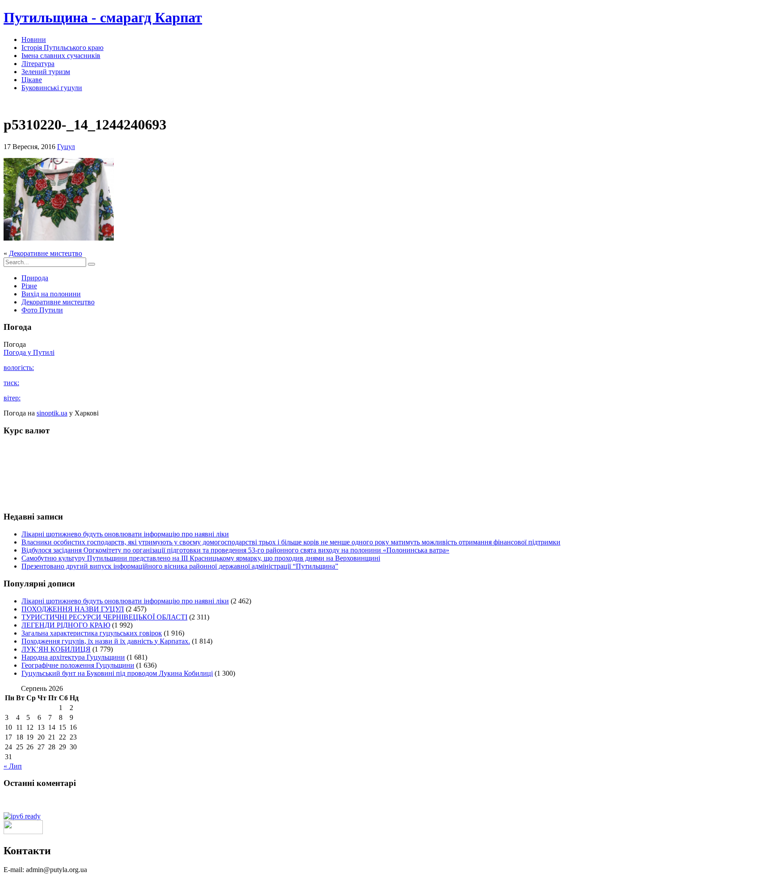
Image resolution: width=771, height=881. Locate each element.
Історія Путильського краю (62, 47)
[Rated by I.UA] (23, 831)
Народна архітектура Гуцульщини (73, 657)
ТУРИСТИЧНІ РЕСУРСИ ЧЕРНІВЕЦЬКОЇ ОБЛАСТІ (104, 617)
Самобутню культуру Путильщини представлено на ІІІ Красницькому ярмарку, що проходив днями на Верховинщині (200, 558)
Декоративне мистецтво (45, 253)
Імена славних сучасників (60, 55)
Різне (29, 286)
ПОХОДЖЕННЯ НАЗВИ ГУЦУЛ (72, 609)
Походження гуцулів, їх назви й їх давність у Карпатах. (105, 641)
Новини (33, 39)
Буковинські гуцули (51, 87)
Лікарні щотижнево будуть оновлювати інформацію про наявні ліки (125, 534)
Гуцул (66, 146)
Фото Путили (42, 310)
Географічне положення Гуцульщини (77, 665)
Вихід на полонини (51, 294)
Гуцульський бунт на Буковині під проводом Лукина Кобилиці (117, 673)
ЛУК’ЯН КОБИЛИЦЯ (56, 649)
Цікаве (31, 79)
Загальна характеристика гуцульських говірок (91, 633)
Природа (34, 278)
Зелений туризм (45, 71)
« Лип (13, 766)
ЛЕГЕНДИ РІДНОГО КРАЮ (65, 625)
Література (37, 63)
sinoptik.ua (52, 413)
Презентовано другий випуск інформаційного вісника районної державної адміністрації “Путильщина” (179, 566)
